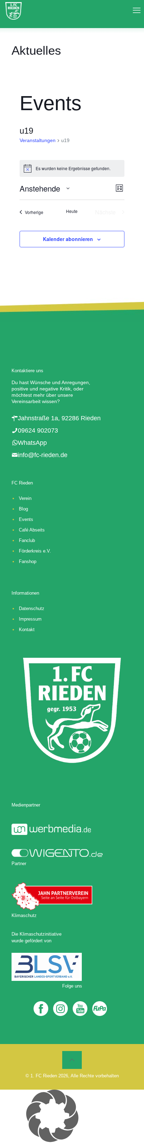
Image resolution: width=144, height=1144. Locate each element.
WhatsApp (32, 442)
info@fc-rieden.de (42, 455)
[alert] (72, 168)
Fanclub (27, 540)
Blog (23, 508)
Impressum (30, 619)
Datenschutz (31, 608)
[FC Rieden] (13, 10)
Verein (25, 498)
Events (26, 519)
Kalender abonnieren (68, 238)
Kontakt (27, 629)
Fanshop (27, 561)
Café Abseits (32, 530)
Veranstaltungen (38, 140)
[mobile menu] (135, 10)
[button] (72, 1117)
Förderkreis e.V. (35, 551)
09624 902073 (38, 430)
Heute (72, 211)
